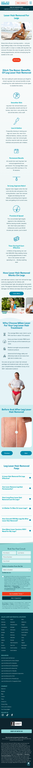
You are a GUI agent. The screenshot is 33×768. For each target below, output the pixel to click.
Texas (22, 637)
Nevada (12, 640)
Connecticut (4, 627)
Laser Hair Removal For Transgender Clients (11, 681)
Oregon (23, 624)
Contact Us (3, 701)
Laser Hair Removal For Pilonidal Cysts (10, 678)
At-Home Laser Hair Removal (7, 658)
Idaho (2, 635)
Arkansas (3, 622)
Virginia (23, 642)
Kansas (2, 645)
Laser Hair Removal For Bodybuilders (9, 665)
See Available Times (16, 594)
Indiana (3, 640)
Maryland (12, 622)
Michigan (12, 627)
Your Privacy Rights (5, 709)
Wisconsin (23, 648)
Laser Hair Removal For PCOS (8, 676)
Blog (2, 694)
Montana (12, 635)
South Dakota (24, 632)
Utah (22, 640)
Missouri (12, 632)
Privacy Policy (16, 586)
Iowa (2, 642)
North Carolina (13, 648)
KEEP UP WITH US (17, 731)
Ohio (22, 619)
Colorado (3, 624)
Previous (7, 453)
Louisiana (3, 650)
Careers (3, 696)
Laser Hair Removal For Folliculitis (8, 671)
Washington (24, 645)
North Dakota (13, 650)
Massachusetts (13, 624)
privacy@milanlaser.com (10, 588)
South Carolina (24, 629)
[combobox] (16, 570)
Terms (12, 603)
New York (12, 645)
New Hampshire (14, 642)
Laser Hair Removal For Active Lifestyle (10, 660)
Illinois (2, 637)
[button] (30, 3)
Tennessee (23, 635)
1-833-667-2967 (16, 587)
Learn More (16, 294)
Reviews (3, 691)
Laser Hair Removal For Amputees (9, 663)
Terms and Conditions (6, 706)
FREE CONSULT (21, 3)
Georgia (3, 632)
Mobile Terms (7, 586)
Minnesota (12, 629)
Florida (2, 629)
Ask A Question (16, 598)
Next (26, 453)
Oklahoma (23, 622)
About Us (3, 688)
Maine (11, 619)
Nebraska (12, 637)
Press (2, 699)
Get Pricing (17, 60)
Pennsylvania (24, 627)
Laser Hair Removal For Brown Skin (9, 668)
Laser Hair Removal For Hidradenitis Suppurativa (12, 673)
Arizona (3, 619)
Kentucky (3, 648)
